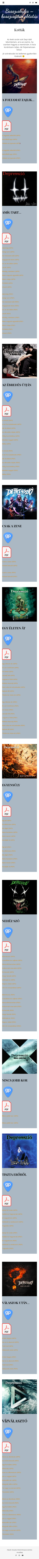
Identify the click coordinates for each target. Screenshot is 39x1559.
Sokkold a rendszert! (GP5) (12, 1222)
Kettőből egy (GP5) (9, 139)
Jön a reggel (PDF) (9, 1518)
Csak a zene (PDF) (9, 572)
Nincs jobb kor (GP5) (10, 1123)
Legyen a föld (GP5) (9, 679)
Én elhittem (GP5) (9, 824)
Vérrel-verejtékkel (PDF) (11, 1026)
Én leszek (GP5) (8, 972)
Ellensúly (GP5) (7, 1468)
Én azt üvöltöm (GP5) (10, 668)
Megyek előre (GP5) (9, 1484)
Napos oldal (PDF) (9, 1022)
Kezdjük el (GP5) (8, 840)
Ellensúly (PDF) (7, 1511)
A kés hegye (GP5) (9, 1338)
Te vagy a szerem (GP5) (11, 1488)
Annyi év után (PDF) (9, 1233)
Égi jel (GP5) (6, 820)
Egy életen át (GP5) (9, 664)
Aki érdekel (6, 459)
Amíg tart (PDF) (8, 298)
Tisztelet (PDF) (8, 1534)
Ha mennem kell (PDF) (10, 302)
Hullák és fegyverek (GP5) (12, 1214)
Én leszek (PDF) (8, 1010)
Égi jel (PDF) (6, 847)
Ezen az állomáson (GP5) (11, 1472)
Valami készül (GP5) (9, 565)
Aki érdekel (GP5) (8, 428)
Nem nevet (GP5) (8, 836)
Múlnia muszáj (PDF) (10, 721)
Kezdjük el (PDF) (8, 867)
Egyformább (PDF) (9, 1507)
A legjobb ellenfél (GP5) (11, 135)
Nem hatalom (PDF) (9, 859)
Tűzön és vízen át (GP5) (11, 695)
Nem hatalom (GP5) (9, 832)
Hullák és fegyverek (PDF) (12, 1237)
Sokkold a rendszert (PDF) (12, 1244)
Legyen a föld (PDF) (9, 718)
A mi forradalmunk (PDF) (11, 455)
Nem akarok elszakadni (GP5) (13, 687)
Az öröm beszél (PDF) (10, 1503)
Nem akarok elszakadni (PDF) (13, 725)
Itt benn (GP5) (7, 671)
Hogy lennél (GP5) (9, 976)
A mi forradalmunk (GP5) (11, 424)
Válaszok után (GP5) (10, 1350)
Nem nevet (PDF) (8, 863)
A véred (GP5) (7, 420)
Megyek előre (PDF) (9, 1526)
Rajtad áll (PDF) (8, 729)
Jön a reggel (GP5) (9, 1476)
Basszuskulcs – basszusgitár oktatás (19, 13)
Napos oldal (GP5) (9, 984)
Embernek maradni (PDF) (11, 1006)
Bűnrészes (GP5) (8, 956)
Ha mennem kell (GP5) (10, 256)
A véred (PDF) (7, 451)
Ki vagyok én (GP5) (9, 1218)
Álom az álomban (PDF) (11, 1499)
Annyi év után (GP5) (9, 1210)
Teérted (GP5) (7, 1346)
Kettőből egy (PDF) (9, 154)
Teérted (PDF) (7, 1365)
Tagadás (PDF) (7, 1248)
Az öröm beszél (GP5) (10, 1461)
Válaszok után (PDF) (10, 1369)
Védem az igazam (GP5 (11, 143)
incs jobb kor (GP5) (10, 1116)
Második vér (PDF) (9, 1522)
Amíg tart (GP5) (8, 252)
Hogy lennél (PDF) (9, 1014)
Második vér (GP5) (9, 1480)
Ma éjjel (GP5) (7, 828)
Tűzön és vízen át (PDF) (11, 733)
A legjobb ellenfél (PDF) (11, 150)
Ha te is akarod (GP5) (10, 1342)
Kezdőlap (20, 1552)
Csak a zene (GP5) (9, 562)
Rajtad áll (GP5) (8, 691)
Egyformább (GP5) (9, 1465)
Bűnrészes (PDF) (8, 995)
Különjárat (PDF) (8, 1018)
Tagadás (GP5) (8, 1226)
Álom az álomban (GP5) (11, 1457)
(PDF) (13, 459)
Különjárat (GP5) (8, 980)
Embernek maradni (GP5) (11, 968)
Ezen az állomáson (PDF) (11, 1515)
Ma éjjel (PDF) (7, 855)
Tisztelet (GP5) (8, 1492)
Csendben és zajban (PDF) (12, 999)
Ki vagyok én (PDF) (9, 1241)
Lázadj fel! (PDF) (8, 714)
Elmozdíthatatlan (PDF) (11, 1002)
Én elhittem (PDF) (9, 851)
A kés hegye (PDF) (9, 1357)
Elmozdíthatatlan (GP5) (11, 964)
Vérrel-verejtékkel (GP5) (11, 988)
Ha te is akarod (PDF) (10, 1361)
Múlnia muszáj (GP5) (10, 683)
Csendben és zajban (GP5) (12, 960)
